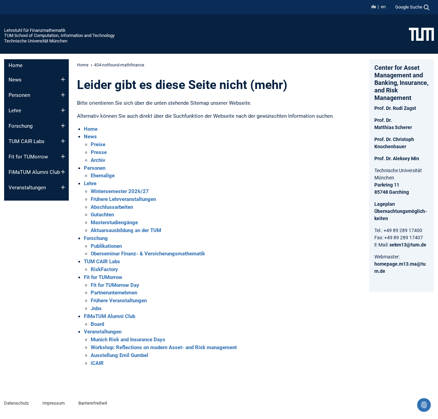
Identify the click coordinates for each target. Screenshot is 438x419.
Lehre (15, 110)
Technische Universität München (35, 40)
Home (16, 65)
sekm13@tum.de (407, 244)
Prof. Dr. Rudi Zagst (395, 108)
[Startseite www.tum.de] (421, 34)
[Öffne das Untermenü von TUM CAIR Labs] (63, 141)
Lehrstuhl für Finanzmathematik (35, 30)
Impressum (53, 403)
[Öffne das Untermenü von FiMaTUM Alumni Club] (63, 172)
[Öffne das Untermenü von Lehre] (63, 110)
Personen (19, 95)
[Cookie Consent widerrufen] (424, 405)
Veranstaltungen (27, 188)
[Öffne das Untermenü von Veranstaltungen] (63, 187)
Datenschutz (16, 403)
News (15, 80)
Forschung (21, 126)
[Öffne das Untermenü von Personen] (63, 95)
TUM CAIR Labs (26, 141)
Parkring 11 (386, 185)
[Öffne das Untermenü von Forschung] (63, 126)
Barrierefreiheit (92, 403)
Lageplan (384, 204)
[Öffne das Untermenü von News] (63, 79)
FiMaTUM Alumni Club (34, 172)
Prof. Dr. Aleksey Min (396, 158)
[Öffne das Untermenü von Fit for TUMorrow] (63, 156)
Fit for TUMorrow (28, 157)
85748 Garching (391, 192)
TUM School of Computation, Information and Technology (59, 35)
